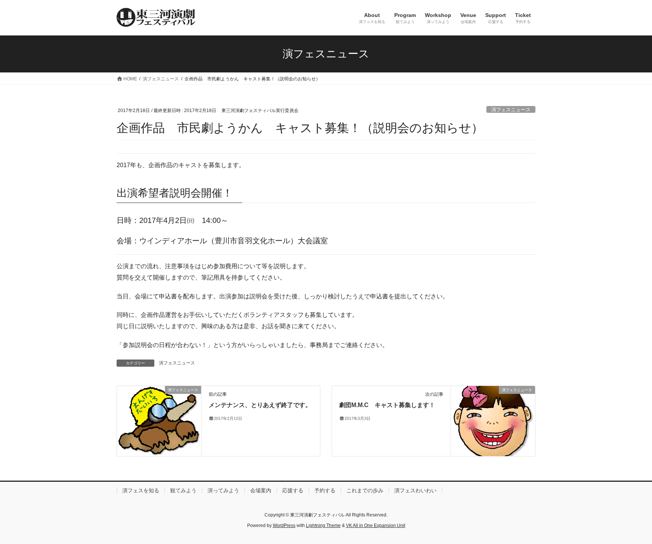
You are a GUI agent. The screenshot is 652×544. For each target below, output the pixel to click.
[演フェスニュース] (159, 420)
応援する (292, 490)
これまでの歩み (364, 490)
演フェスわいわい (415, 490)
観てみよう (183, 490)
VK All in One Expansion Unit (375, 525)
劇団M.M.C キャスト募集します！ (387, 405)
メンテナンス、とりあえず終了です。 (260, 405)
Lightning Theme (323, 525)
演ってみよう (223, 490)
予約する (324, 490)
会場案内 (260, 490)
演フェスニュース (511, 109)
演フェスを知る (140, 490)
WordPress (284, 525)
